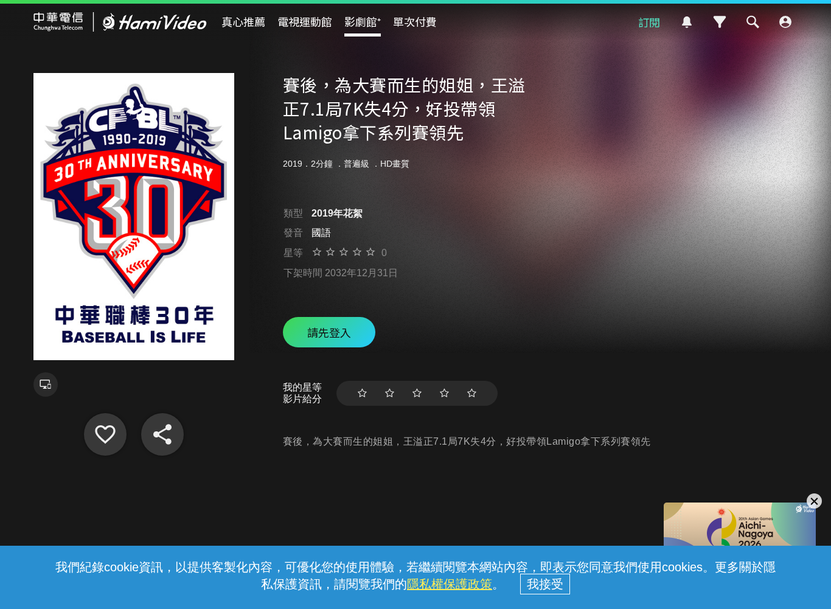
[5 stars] (471, 393)
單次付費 (415, 21)
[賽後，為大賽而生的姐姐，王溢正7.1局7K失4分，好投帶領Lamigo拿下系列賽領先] (105, 434)
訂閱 (649, 22)
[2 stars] (389, 393)
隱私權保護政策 (449, 584)
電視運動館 (304, 21)
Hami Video (120, 22)
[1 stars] (362, 393)
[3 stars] (417, 393)
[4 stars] (444, 393)
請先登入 (329, 332)
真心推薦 (243, 21)
